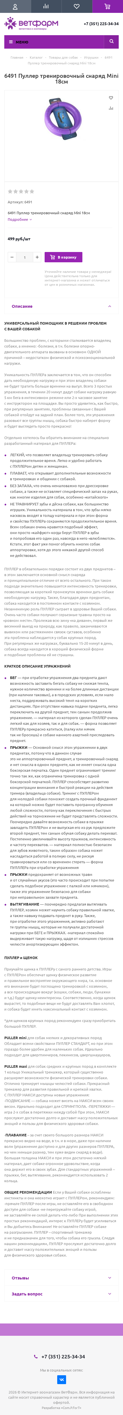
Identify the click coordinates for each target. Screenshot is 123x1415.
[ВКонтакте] (61, 1379)
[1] (10, 191)
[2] (16, 191)
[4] (26, 191)
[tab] (20, 219)
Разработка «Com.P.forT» (61, 1407)
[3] (21, 191)
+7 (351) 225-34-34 (101, 23)
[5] (32, 191)
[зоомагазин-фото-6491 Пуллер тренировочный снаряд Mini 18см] (61, 135)
